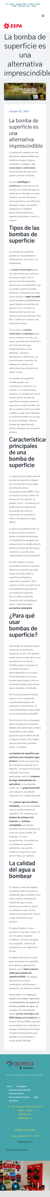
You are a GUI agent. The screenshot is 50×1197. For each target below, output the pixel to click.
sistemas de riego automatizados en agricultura (24, 780)
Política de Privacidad (17, 1150)
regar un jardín (33, 297)
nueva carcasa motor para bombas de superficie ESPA (23, 973)
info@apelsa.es (25, 1142)
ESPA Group (15, 1018)
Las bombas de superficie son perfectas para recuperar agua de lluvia (24, 757)
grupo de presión (31, 788)
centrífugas (22, 182)
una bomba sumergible (20, 608)
